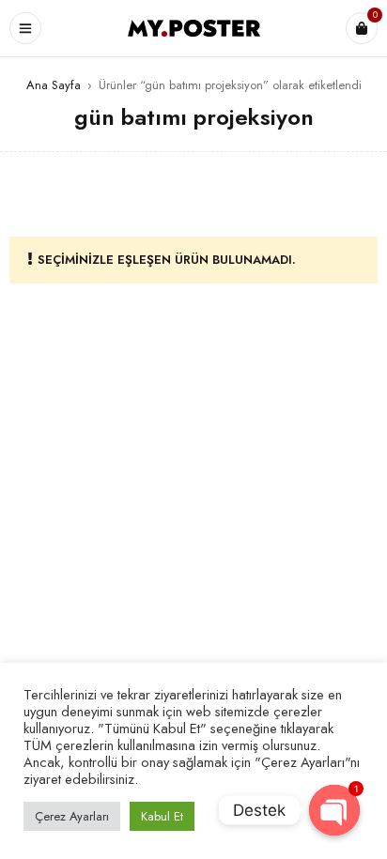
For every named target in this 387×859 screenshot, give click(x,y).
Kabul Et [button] (162, 816)
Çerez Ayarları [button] (72, 816)
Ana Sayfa (53, 85)
